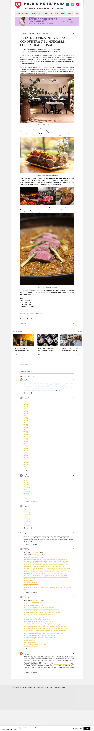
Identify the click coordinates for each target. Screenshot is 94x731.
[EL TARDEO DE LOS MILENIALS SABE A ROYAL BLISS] (23, 340)
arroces (33, 310)
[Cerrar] (92, 728)
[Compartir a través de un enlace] (31, 318)
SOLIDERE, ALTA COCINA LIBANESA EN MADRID (46, 349)
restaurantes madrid (25, 310)
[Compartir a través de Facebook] (20, 318)
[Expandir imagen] (29, 196)
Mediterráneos (39, 313)
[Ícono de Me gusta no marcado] (24, 393)
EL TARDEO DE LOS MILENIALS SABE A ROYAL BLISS (22, 349)
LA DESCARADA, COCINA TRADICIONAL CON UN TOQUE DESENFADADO (70, 349)
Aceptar (87, 728)
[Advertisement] (44, 720)
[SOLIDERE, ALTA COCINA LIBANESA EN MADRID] (47, 340)
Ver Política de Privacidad (11, 729)
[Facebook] (67, 4)
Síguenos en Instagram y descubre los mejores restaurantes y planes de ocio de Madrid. (39, 687)
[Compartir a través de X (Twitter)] (24, 318)
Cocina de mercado (31, 313)
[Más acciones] (73, 33)
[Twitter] (72, 4)
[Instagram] (77, 4)
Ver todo (80, 331)
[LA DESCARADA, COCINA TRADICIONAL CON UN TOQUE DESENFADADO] (71, 340)
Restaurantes (22, 313)
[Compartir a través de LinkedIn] (28, 318)
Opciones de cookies (77, 728)
